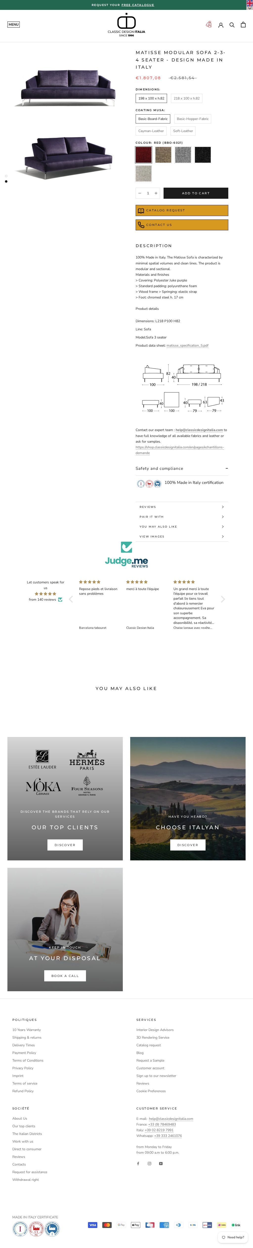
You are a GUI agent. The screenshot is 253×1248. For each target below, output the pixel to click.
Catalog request (165, 210)
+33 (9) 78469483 (162, 1124)
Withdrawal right (25, 1179)
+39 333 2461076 (168, 1135)
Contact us (159, 225)
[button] (72, 599)
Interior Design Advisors (155, 1030)
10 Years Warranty (26, 1030)
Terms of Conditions (27, 1060)
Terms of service (24, 1083)
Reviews (148, 507)
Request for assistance (29, 1172)
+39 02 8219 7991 (159, 1130)
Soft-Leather (183, 131)
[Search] (232, 24)
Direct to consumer (27, 1149)
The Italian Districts (27, 1133)
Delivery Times (23, 1045)
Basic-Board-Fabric (153, 119)
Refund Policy (23, 1091)
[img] (45, 594)
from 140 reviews (42, 599)
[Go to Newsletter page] (208, 24)
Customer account (150, 1068)
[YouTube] (161, 1163)
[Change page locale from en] (250, 5)
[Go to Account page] (220, 24)
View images (152, 536)
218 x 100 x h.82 (187, 98)
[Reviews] (126, 555)
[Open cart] (243, 24)
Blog (140, 1052)
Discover (65, 845)
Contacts (19, 1164)
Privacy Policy (22, 1068)
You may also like (158, 526)
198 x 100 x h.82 (151, 98)
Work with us (22, 1141)
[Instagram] (149, 1163)
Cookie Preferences (151, 1091)
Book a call (65, 976)
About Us (19, 1118)
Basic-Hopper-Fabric (193, 119)
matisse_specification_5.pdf (188, 345)
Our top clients (23, 1126)
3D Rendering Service (152, 1037)
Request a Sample (150, 1060)
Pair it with (152, 516)
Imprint (17, 1075)
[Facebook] (138, 1163)
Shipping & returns (27, 1037)
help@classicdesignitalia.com (171, 1118)
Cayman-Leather (151, 131)
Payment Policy (24, 1052)
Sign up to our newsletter (156, 1075)
